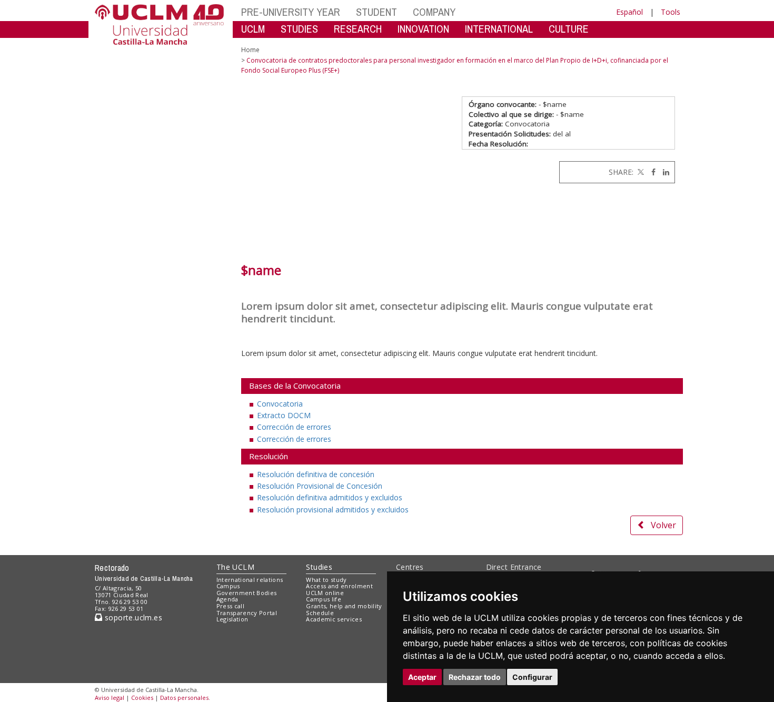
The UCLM (235, 567)
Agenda (227, 599)
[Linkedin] (663, 172)
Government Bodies (246, 593)
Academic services (334, 619)
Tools (670, 12)
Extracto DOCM (284, 415)
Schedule (320, 613)
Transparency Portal (246, 613)
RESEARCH (358, 29)
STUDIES (299, 29)
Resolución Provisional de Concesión (319, 486)
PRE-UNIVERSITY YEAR (290, 12)
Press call (230, 606)
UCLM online (325, 593)
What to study (326, 580)
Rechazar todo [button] (475, 677)
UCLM (253, 29)
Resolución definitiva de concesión (315, 474)
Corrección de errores (294, 427)
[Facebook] (651, 172)
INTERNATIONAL (499, 29)
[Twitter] (640, 172)
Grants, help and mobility (344, 606)
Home (250, 49)
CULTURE (569, 29)
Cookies (142, 697)
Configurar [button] (532, 677)
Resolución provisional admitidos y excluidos (333, 510)
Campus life (323, 599)
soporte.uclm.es (132, 617)
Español (629, 12)
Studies (319, 567)
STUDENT (376, 12)
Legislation (232, 619)
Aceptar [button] (422, 677)
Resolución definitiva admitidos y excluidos (329, 497)
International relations (249, 580)
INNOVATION (423, 29)
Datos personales (184, 697)
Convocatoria (280, 404)
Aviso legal (109, 697)
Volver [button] (663, 525)
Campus (228, 586)
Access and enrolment (339, 586)
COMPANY (434, 12)
